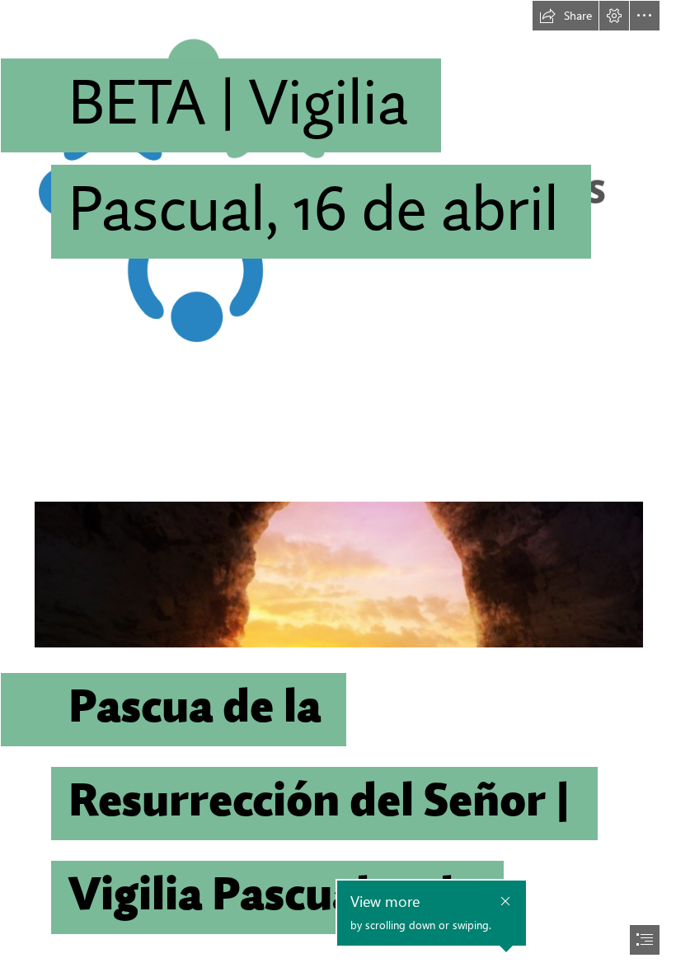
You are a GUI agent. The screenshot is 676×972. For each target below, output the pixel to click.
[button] (566, 15)
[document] (338, 486)
